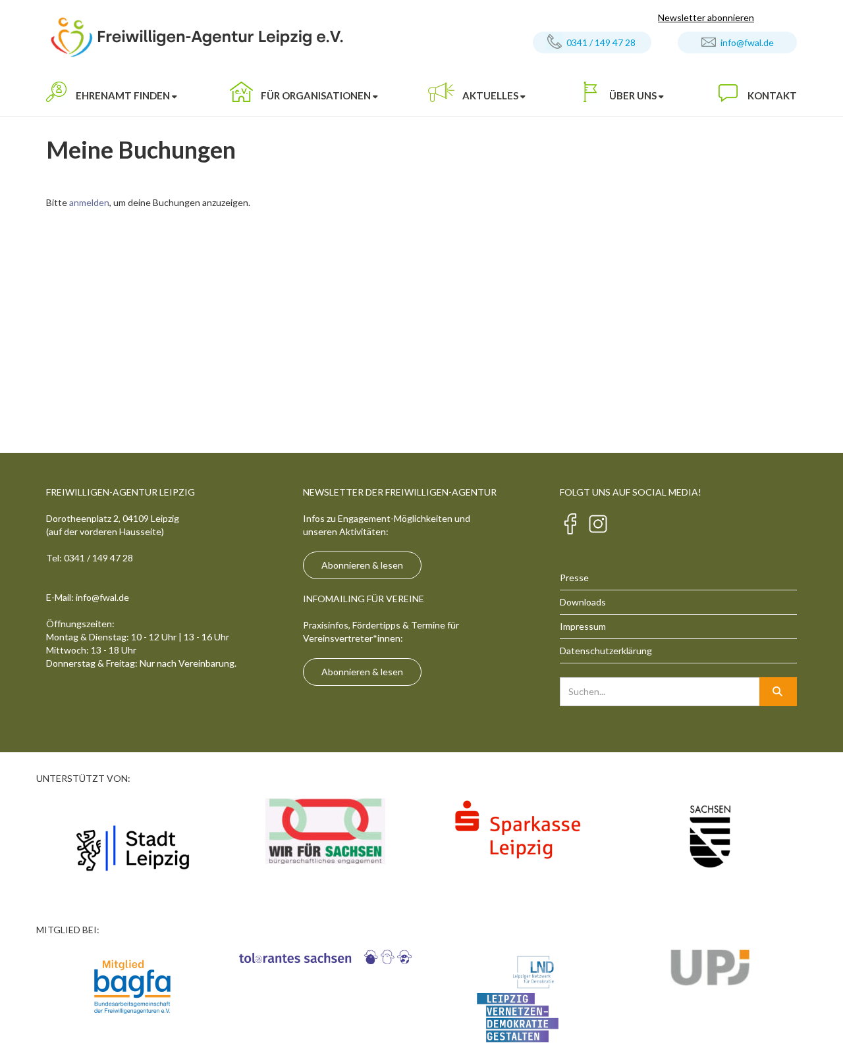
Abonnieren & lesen (362, 565)
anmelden (89, 202)
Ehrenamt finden (123, 95)
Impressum (583, 626)
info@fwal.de (747, 42)
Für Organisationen (316, 95)
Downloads (583, 601)
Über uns (633, 95)
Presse (574, 577)
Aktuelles (490, 95)
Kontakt (772, 95)
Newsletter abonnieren (706, 17)
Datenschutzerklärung (606, 650)
